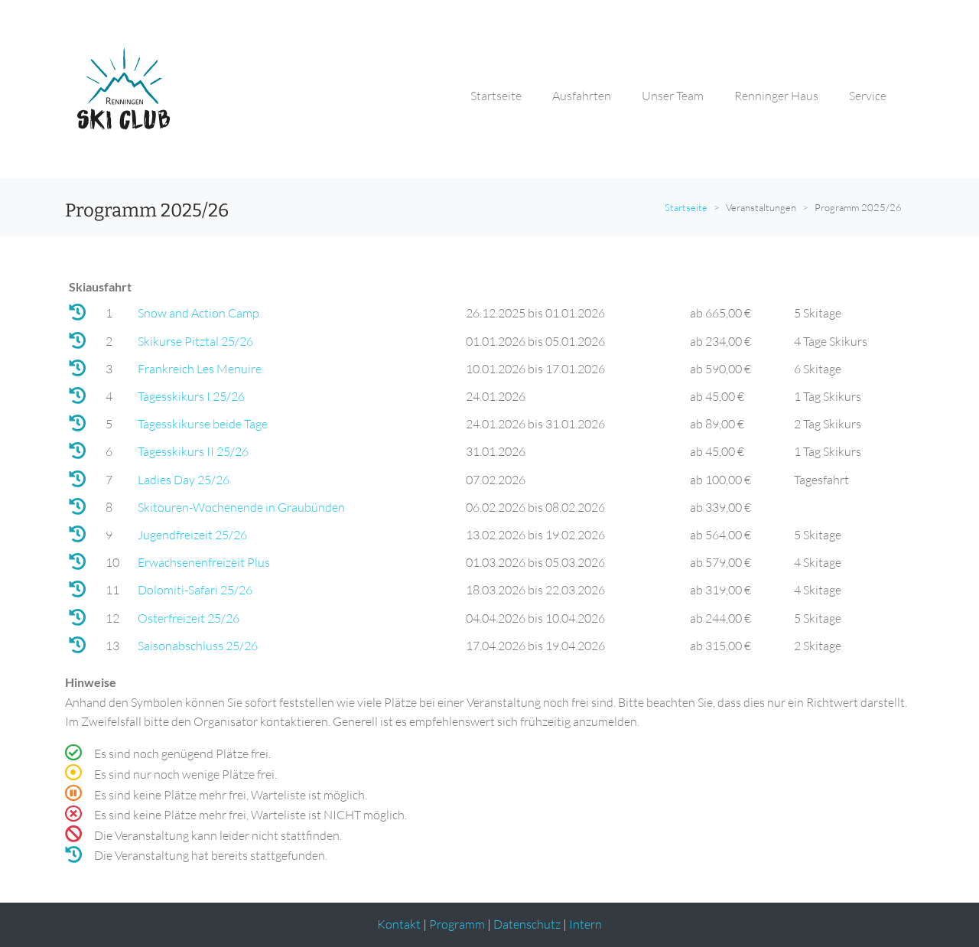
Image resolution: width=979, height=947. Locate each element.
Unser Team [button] (673, 95)
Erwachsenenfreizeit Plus (204, 562)
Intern (585, 924)
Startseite (686, 207)
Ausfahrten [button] (581, 95)
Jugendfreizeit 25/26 (192, 534)
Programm (457, 924)
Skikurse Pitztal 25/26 (195, 341)
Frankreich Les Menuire (200, 368)
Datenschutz (527, 924)
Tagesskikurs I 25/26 (191, 396)
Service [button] (867, 95)
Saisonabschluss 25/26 (198, 645)
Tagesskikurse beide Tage (203, 423)
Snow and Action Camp (198, 313)
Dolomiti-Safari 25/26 (195, 589)
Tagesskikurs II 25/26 (193, 451)
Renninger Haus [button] (776, 95)
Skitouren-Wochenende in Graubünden (241, 507)
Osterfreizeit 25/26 (188, 618)
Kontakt (399, 924)
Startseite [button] (496, 95)
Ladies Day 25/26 (183, 479)
